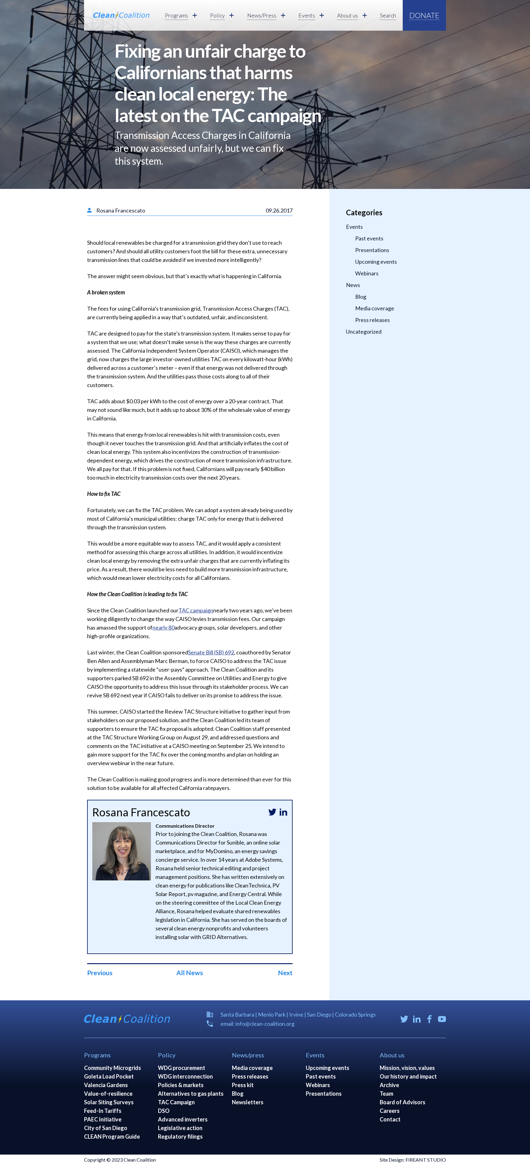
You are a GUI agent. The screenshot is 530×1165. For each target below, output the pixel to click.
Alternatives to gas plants (191, 1093)
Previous (100, 972)
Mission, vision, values (407, 1067)
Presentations (372, 250)
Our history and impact (408, 1076)
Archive (389, 1085)
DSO (164, 1110)
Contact (390, 1119)
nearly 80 (163, 627)
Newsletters (247, 1102)
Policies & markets (181, 1085)
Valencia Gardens (106, 1085)
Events (354, 226)
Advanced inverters (183, 1119)
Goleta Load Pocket (109, 1076)
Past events (369, 238)
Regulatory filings (180, 1136)
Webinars (366, 273)
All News (189, 972)
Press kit (243, 1085)
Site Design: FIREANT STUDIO (413, 1160)
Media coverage (374, 308)
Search (388, 15)
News (353, 285)
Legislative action (180, 1128)
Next (285, 972)
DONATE (424, 15)
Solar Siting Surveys (109, 1102)
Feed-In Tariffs (102, 1110)
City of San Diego (105, 1128)
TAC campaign (196, 610)
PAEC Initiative (102, 1119)
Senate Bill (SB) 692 (211, 652)
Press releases (372, 319)
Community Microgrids (112, 1067)
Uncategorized (364, 331)
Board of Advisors (402, 1102)
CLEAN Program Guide (112, 1136)
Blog (360, 296)
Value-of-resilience (108, 1093)
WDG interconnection (185, 1076)
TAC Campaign (176, 1102)
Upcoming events (376, 261)
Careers (390, 1110)
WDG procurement (181, 1067)
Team (386, 1093)
